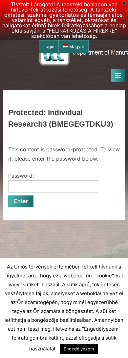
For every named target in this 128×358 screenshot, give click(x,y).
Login (48, 46)
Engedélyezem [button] (79, 348)
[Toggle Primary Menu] (118, 75)
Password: (21, 175)
